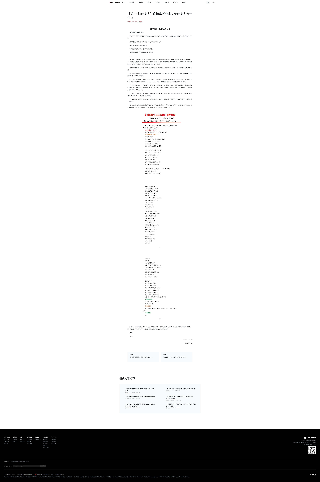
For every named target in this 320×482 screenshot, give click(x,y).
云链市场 (29, 439)
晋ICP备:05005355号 (28, 474)
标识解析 (6, 443)
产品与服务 (132, 2)
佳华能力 (45, 441)
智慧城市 (15, 439)
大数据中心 (37, 439)
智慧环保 (15, 441)
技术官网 (62, 474)
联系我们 (184, 2)
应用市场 (157, 2)
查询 (43, 466)
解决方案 (141, 2)
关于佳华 (175, 2)
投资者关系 (46, 447)
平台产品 (6, 439)
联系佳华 (54, 439)
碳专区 (149, 2)
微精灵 (29, 441)
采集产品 (6, 441)
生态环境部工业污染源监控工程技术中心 (20, 461)
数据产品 (22, 441)
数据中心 (166, 2)
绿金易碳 (29, 443)
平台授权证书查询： (8, 466)
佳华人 (140, 21)
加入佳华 (54, 441)
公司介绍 (45, 439)
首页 (123, 2)
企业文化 (45, 443)
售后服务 (54, 443)
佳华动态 (45, 445)
